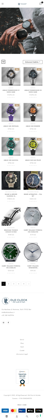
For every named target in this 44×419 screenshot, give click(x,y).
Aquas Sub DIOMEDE (33, 126)
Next (29, 284)
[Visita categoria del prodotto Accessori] (22, 34)
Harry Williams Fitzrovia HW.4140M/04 (11, 267)
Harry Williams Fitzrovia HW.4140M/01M (33, 231)
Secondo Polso (11, 192)
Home (19, 24)
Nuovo (11, 88)
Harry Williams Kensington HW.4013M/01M (33, 268)
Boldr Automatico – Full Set (33, 195)
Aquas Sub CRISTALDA (11, 126)
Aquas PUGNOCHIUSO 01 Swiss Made (11, 91)
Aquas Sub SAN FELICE (33, 160)
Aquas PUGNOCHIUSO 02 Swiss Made (33, 91)
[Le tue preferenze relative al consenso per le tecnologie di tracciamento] (40, 415)
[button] (40, 4)
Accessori (22, 43)
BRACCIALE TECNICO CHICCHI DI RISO (11, 231)
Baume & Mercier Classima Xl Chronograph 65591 (11, 196)
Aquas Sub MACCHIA (11, 160)
